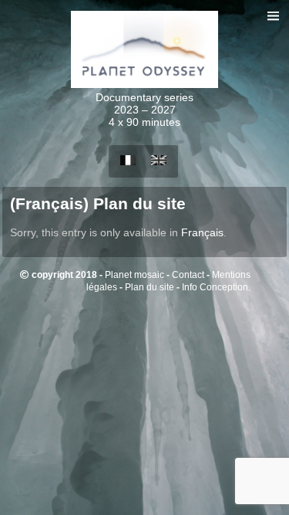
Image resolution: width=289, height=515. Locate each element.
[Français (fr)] (128, 161)
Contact (188, 274)
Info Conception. (216, 287)
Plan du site (149, 287)
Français (202, 232)
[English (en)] (158, 161)
